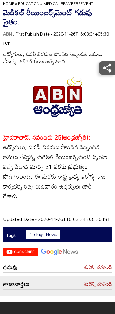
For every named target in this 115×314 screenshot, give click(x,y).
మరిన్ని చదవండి (98, 267)
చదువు (10, 267)
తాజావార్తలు (16, 284)
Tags (11, 235)
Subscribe (24, 251)
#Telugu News (43, 234)
